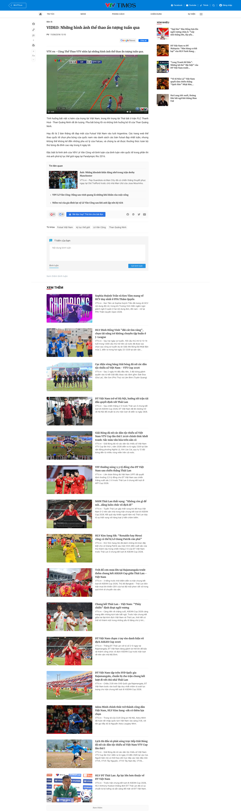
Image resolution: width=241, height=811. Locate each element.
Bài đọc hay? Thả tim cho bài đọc (88, 214)
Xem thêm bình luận (57, 276)
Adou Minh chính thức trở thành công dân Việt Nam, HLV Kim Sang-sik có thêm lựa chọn (120, 710)
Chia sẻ (143, 41)
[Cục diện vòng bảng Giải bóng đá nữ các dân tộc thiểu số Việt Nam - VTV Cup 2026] (69, 377)
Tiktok (205, 5)
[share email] (144, 214)
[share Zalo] (133, 214)
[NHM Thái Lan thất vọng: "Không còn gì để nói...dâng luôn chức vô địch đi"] (69, 514)
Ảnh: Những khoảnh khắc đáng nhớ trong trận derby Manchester (107, 174)
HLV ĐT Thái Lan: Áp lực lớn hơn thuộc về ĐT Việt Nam (119, 777)
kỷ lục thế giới (83, 227)
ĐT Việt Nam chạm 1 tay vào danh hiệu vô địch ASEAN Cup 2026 (119, 640)
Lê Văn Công (99, 227)
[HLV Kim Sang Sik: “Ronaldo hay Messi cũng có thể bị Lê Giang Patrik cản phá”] (69, 548)
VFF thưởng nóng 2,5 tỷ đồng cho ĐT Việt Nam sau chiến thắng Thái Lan (119, 469)
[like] (33, 24)
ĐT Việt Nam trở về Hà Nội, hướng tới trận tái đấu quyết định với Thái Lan (121, 400)
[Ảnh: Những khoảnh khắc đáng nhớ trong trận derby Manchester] (63, 180)
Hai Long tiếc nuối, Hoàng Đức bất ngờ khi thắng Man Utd (183, 98)
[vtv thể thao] (120, 5)
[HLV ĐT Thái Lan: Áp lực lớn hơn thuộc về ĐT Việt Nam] (69, 788)
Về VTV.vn (17, 5)
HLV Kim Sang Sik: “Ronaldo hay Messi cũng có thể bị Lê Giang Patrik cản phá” (118, 537)
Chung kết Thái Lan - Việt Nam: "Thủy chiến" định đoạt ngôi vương (118, 606)
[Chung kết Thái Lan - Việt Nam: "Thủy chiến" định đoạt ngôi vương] (69, 616)
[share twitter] (139, 214)
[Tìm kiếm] (213, 5)
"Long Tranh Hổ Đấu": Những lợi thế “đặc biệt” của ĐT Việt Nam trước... (184, 65)
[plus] (33, 51)
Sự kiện (191, 14)
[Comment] (33, 35)
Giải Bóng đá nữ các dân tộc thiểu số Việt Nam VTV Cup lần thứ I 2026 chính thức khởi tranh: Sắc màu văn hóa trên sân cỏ (121, 436)
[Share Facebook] (127, 214)
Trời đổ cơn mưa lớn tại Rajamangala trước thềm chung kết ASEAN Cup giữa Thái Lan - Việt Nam (121, 573)
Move (83, 14)
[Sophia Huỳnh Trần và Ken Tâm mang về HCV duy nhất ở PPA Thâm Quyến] (69, 308)
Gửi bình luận (137, 266)
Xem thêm (97, 808)
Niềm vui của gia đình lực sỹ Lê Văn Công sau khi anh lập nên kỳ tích (87, 203)
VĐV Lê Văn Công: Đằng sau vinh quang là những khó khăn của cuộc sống (90, 195)
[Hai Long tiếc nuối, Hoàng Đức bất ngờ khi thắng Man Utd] (163, 100)
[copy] (33, 29)
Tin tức (50, 14)
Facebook (178, 5)
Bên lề (49, 22)
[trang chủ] (40, 14)
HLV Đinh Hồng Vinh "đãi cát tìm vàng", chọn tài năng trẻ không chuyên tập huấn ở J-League (120, 333)
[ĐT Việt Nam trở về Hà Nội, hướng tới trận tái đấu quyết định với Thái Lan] (69, 411)
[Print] (33, 45)
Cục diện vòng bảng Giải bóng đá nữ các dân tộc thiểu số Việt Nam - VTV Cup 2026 (121, 366)
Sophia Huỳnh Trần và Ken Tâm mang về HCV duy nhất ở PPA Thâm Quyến (119, 297)
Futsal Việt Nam (65, 227)
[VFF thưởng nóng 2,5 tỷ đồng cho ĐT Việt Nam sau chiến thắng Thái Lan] (69, 479)
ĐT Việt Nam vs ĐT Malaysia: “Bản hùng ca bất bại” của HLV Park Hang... (183, 48)
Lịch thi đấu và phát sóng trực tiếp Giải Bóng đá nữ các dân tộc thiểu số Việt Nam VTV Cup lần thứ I (121, 745)
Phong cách (118, 14)
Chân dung (156, 14)
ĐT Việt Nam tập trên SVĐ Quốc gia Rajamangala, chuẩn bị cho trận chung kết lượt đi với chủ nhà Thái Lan (120, 676)
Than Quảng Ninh (117, 227)
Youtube (192, 5)
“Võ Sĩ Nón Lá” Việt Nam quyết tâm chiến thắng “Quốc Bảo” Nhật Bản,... (182, 82)
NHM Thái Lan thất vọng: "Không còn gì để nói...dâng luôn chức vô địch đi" (120, 503)
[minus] (33, 59)
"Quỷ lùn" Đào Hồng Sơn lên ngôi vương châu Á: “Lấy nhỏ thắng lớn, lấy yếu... (184, 32)
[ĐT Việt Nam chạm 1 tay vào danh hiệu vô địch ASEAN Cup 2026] (69, 651)
